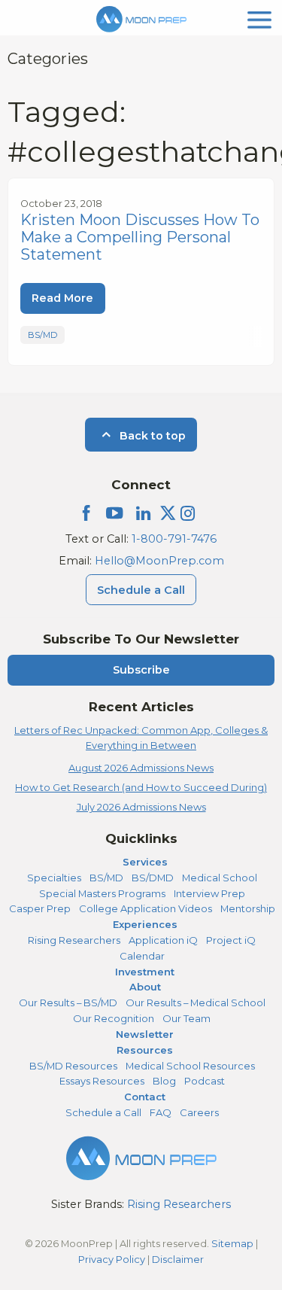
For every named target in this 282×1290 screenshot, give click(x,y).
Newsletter (145, 1034)
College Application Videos (145, 908)
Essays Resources (101, 1081)
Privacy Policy (111, 1259)
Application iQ (163, 940)
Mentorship (247, 908)
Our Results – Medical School (195, 1002)
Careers (199, 1112)
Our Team (186, 1018)
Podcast (204, 1081)
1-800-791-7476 (174, 539)
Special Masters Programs (102, 893)
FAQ (160, 1112)
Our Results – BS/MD (68, 1002)
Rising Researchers (74, 940)
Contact (144, 1097)
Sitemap (232, 1243)
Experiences (145, 924)
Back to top (151, 436)
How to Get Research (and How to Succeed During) (141, 787)
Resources (145, 1050)
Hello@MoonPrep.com (159, 560)
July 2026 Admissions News (141, 807)
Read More (62, 298)
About (145, 987)
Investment (144, 972)
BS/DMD (153, 878)
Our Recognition (113, 1018)
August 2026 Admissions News (141, 768)
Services (145, 862)
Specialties (54, 878)
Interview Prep (209, 893)
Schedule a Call (141, 590)
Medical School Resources (190, 1066)
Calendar (142, 956)
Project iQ (231, 940)
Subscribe (141, 670)
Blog (164, 1081)
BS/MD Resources (73, 1066)
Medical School (219, 878)
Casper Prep (40, 908)
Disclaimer (178, 1259)
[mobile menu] (259, 18)
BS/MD (42, 335)
